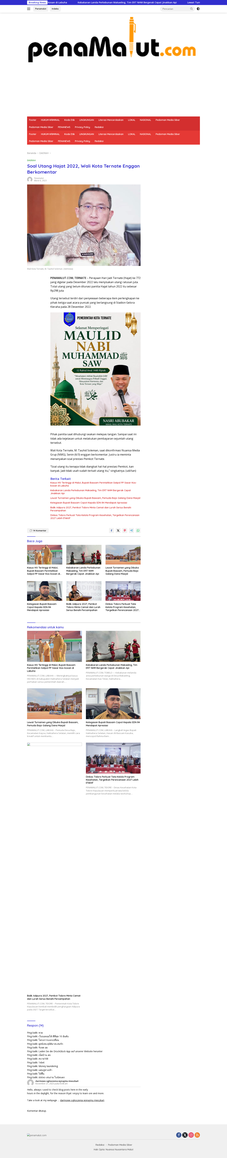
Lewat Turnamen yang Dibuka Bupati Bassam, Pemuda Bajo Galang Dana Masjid (95, 498)
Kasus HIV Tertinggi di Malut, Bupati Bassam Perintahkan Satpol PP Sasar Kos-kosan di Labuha (93, 484)
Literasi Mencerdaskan (111, 119)
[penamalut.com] (113, 39)
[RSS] (197, 1135)
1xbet (42, 1062)
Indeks (55, 8)
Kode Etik (69, 119)
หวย (41, 1032)
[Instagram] (191, 1135)
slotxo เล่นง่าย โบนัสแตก (52, 1077)
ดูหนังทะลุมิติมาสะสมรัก (51, 1043)
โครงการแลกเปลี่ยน (49, 1040)
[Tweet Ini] (118, 530)
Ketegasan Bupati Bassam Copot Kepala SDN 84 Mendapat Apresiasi (88, 502)
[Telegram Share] (131, 530)
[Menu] (29, 9)
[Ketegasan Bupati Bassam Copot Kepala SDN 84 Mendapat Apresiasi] (44, 591)
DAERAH (31, 160)
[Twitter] (185, 1135)
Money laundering (48, 1066)
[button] (191, 8)
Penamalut (40, 8)
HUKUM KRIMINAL (50, 119)
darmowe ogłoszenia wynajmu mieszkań (56, 1081)
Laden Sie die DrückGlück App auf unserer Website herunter (71, 1051)
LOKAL (131, 119)
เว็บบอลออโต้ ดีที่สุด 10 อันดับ (54, 1036)
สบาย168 (43, 1058)
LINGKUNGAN (86, 119)
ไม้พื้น (41, 1073)
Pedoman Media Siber (168, 119)
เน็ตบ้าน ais (45, 1055)
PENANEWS (64, 127)
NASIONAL (145, 119)
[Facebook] (178, 1135)
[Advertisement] (113, 91)
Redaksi (99, 127)
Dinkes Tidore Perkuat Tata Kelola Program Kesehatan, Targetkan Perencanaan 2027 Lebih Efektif (94, 517)
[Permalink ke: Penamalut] (29, 179)
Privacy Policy (82, 127)
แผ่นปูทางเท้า (45, 1070)
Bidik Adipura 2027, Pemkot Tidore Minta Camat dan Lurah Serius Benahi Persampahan (90, 509)
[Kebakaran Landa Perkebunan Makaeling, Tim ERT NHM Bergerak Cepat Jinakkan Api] (84, 555)
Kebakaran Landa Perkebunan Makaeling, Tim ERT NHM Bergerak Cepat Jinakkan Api (90, 2)
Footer (32, 119)
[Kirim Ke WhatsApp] (138, 530)
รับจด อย (43, 1047)
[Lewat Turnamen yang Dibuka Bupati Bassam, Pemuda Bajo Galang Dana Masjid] (123, 555)
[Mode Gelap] (198, 9)
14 (39, 530)
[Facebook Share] (111, 530)
